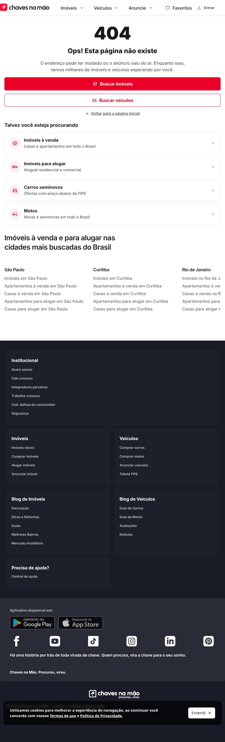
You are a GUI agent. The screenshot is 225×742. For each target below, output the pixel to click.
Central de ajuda (25, 576)
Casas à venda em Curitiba (119, 293)
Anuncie (137, 8)
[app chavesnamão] (32, 622)
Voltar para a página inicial (115, 113)
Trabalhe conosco (26, 396)
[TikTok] (93, 642)
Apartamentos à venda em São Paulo (40, 286)
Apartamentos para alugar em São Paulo (43, 301)
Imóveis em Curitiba (112, 278)
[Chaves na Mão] (24, 8)
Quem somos (22, 369)
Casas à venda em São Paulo (32, 293)
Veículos (103, 8)
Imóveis (69, 8)
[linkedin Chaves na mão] (170, 642)
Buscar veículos (116, 100)
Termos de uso (63, 715)
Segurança (20, 413)
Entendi (199, 712)
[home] (112, 694)
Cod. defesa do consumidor (33, 405)
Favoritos (182, 8)
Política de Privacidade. (101, 715)
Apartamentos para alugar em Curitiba (130, 301)
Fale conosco (22, 378)
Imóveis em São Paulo (25, 278)
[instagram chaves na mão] (131, 642)
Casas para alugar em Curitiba (123, 309)
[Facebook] (16, 642)
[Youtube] (54, 642)
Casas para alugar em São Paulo (36, 309)
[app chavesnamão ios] (80, 622)
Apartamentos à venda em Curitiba (127, 286)
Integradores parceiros (30, 387)
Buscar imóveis (116, 84)
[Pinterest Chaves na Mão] (208, 642)
